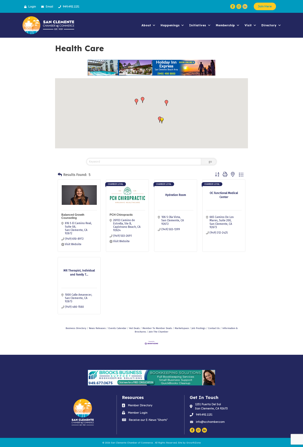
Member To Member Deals (157, 328)
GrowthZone (193, 442)
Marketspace (182, 328)
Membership (225, 25)
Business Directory (76, 328)
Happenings (170, 25)
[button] (136, 102)
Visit (248, 25)
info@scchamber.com (210, 422)
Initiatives (197, 25)
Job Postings (198, 328)
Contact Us (214, 328)
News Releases (97, 328)
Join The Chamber (158, 331)
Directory (268, 25)
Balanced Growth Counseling (72, 216)
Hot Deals (134, 328)
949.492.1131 (204, 414)
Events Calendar (117, 328)
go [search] (210, 161)
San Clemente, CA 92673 (211, 406)
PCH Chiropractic (121, 214)
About (146, 25)
